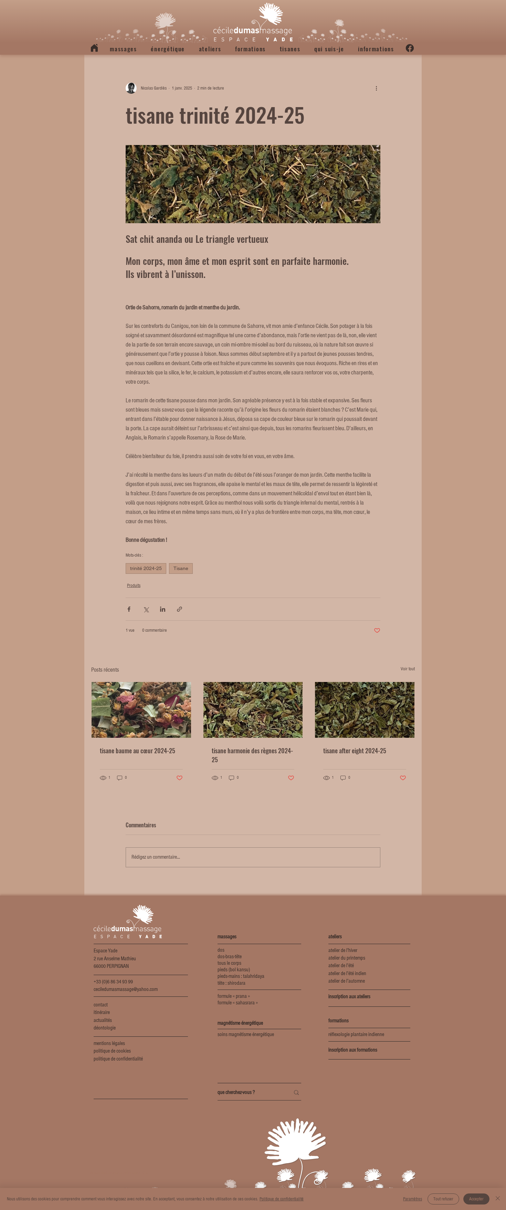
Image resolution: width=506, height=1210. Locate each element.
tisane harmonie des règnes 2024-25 (252, 755)
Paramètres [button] (412, 1199)
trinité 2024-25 (146, 568)
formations (338, 1021)
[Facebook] (410, 48)
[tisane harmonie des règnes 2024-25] (253, 710)
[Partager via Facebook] (129, 609)
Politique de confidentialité (282, 1199)
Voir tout (408, 668)
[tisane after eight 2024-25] (364, 710)
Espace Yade (105, 951)
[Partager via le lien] (179, 609)
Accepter (476, 1199)
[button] (123, 49)
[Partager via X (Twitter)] (146, 609)
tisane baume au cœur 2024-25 (137, 750)
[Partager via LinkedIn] (162, 609)
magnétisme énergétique (240, 1023)
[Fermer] (498, 1198)
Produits (133, 585)
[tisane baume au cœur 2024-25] (141, 710)
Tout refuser (443, 1199)
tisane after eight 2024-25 (354, 750)
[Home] (94, 47)
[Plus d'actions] (376, 88)
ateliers (335, 937)
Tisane (180, 568)
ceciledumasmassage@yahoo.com (126, 989)
